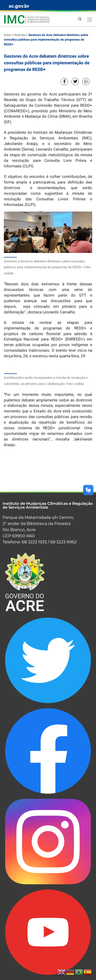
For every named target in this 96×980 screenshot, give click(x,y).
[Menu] (89, 19)
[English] (61, 972)
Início (7, 35)
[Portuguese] (79, 972)
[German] (70, 972)
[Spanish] (87, 972)
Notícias (20, 35)
